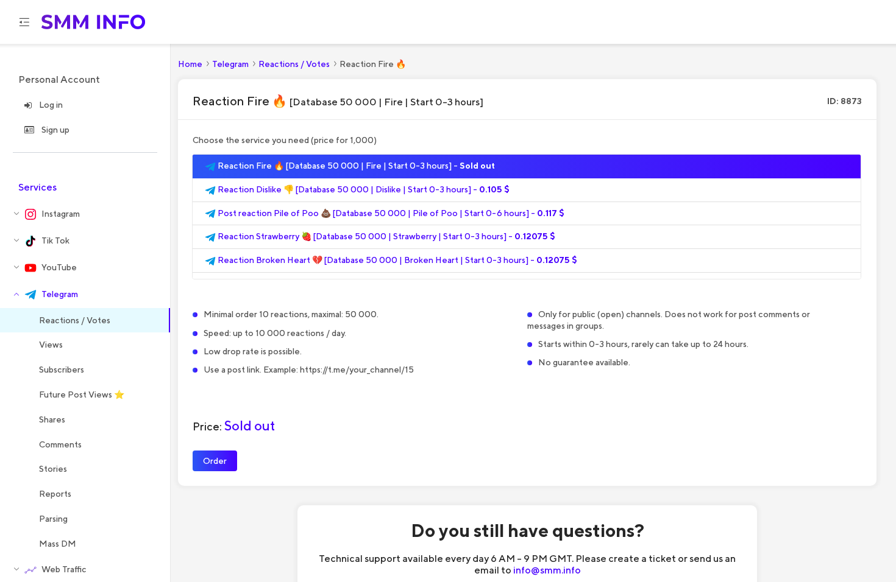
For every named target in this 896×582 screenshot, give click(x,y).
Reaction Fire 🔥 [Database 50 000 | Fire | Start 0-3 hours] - (355, 165)
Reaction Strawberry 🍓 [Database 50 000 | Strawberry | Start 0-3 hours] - (385, 236)
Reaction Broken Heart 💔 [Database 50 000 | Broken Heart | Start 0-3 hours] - (396, 259)
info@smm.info (547, 570)
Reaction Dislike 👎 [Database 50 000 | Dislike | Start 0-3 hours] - (363, 189)
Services (37, 187)
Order (215, 460)
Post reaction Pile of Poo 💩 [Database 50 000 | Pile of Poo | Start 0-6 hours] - (390, 213)
